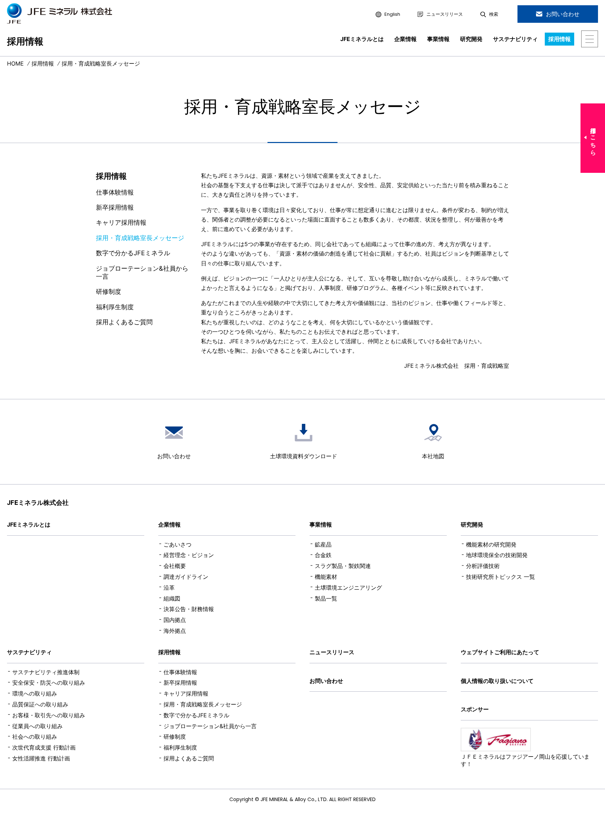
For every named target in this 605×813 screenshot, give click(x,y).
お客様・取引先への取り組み (48, 715)
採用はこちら (593, 138)
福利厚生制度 (115, 307)
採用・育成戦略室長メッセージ (140, 238)
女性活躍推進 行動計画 (41, 758)
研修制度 (108, 291)
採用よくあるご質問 (124, 322)
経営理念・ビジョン (189, 554)
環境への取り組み (34, 693)
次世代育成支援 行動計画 (44, 747)
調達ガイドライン (186, 576)
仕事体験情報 (115, 192)
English (392, 14)
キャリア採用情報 (121, 222)
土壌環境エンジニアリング (348, 587)
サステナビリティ (515, 38)
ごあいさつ (178, 544)
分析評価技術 (483, 565)
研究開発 (471, 38)
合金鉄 (323, 554)
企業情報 (405, 38)
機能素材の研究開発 (491, 544)
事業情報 (438, 38)
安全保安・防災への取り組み (48, 682)
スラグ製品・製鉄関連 (343, 565)
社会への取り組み (34, 736)
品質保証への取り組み (40, 704)
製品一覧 (326, 598)
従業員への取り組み (37, 726)
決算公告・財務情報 (189, 608)
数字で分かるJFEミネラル (133, 253)
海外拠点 (175, 630)
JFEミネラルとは (362, 38)
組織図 (172, 598)
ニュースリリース (444, 14)
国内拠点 (175, 619)
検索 (493, 14)
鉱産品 (323, 544)
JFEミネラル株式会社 (38, 502)
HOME (15, 64)
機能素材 (326, 576)
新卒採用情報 (115, 207)
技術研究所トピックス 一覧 (500, 576)
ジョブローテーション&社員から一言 (142, 272)
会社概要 (175, 565)
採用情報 (559, 38)
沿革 (169, 587)
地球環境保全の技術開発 (497, 554)
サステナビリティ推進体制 (45, 672)
